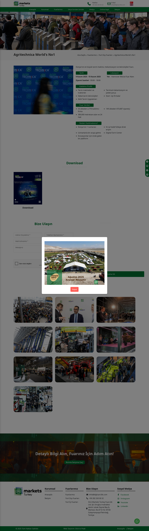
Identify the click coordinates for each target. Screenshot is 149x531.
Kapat (74, 289)
